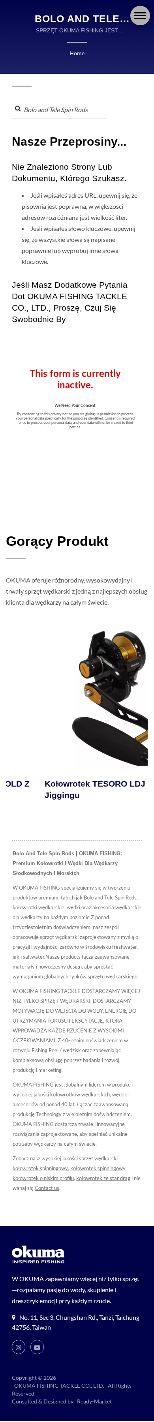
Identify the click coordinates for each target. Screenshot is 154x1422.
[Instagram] (18, 1347)
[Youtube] (37, 1347)
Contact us (47, 1188)
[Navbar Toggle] (140, 15)
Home (77, 53)
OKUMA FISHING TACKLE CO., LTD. (59, 1385)
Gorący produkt (57, 541)
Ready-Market (94, 1401)
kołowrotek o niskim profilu (43, 1178)
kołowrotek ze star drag (103, 1178)
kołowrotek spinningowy (40, 1168)
